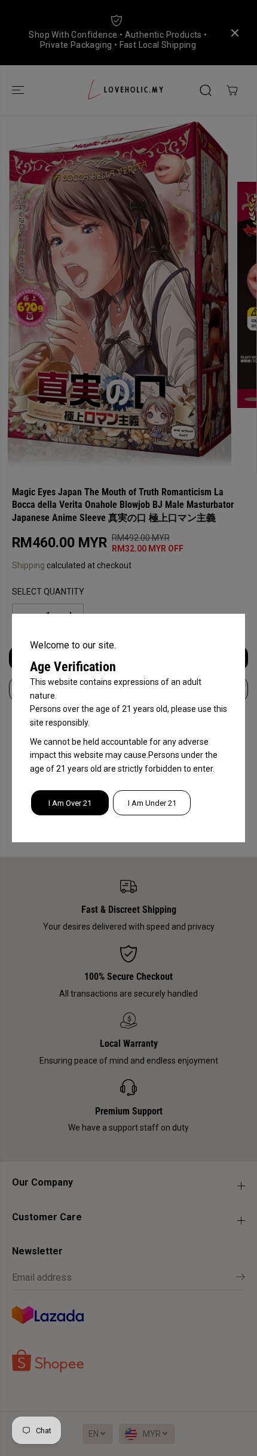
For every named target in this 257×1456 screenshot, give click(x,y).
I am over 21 (69, 803)
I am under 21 (152, 803)
